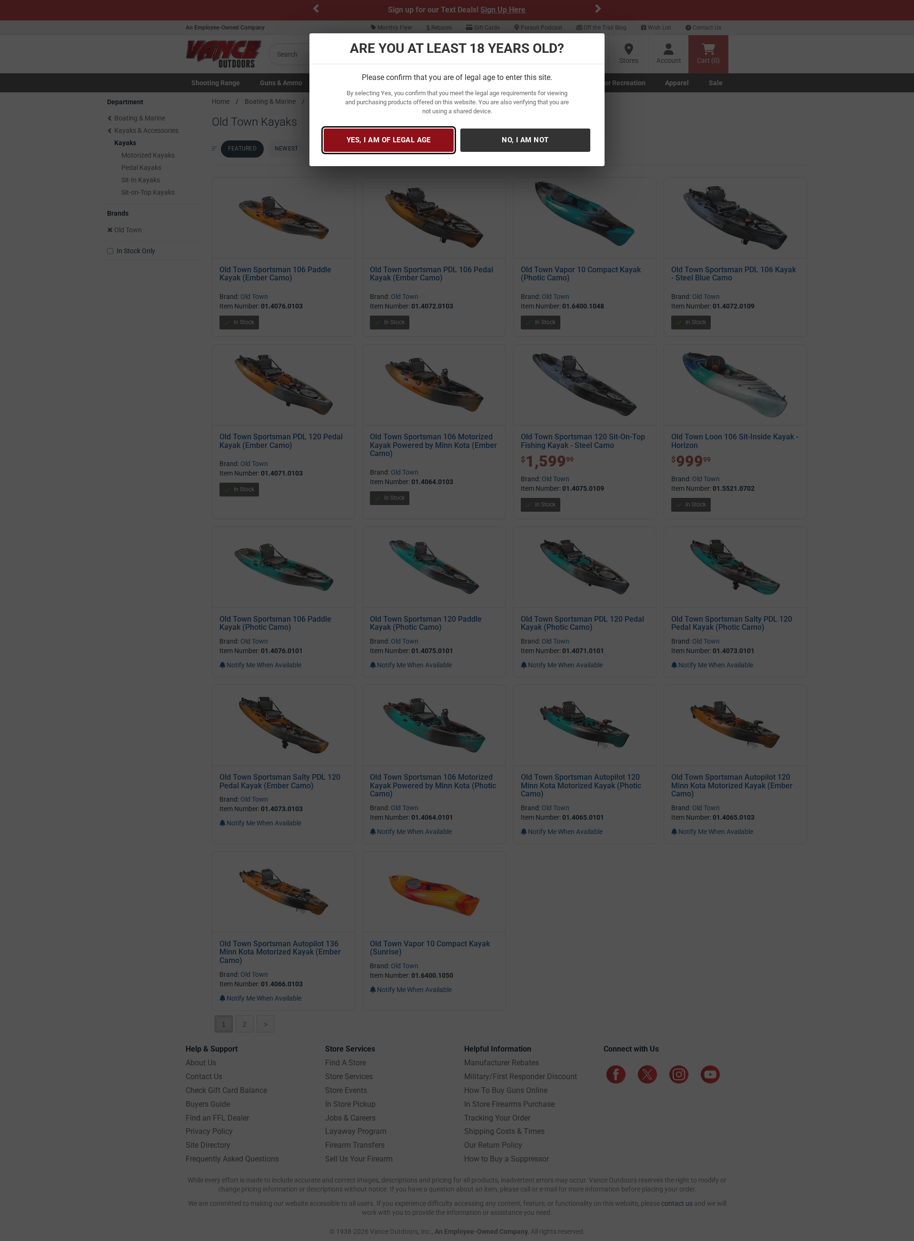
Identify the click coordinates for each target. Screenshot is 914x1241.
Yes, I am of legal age (389, 140)
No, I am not (525, 140)
